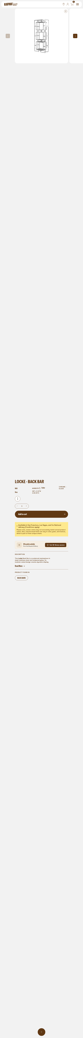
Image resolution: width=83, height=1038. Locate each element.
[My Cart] (72, 4)
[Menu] (77, 4)
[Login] (68, 4)
